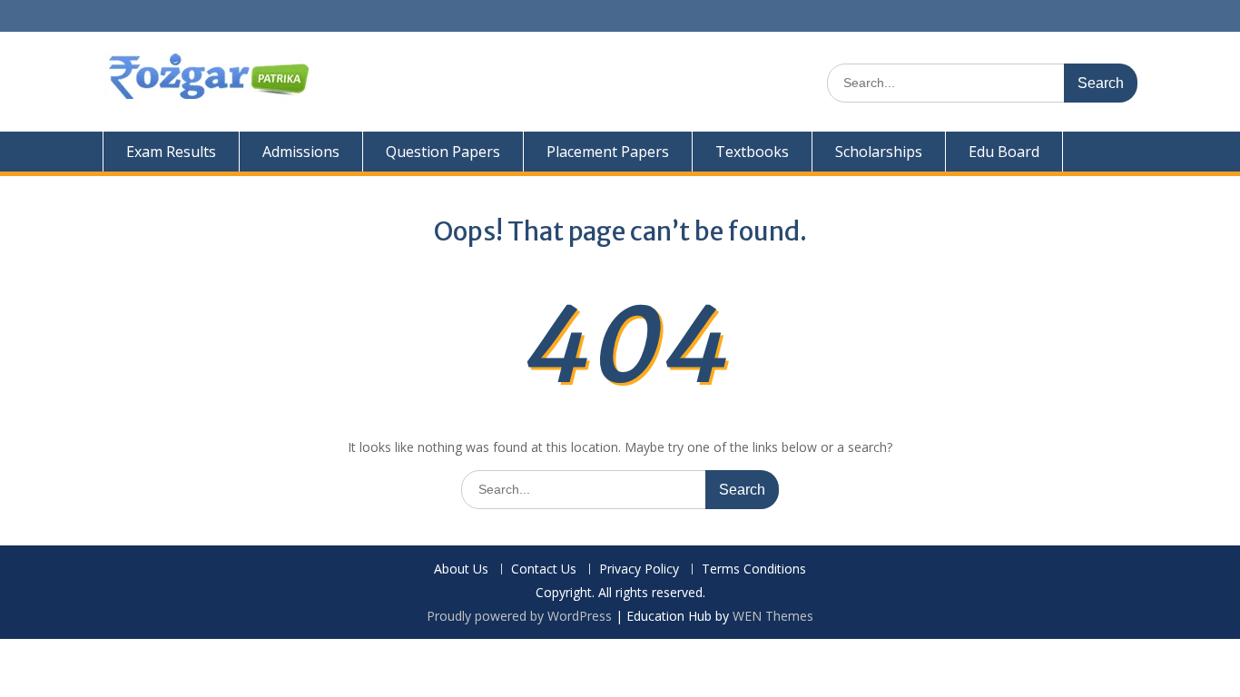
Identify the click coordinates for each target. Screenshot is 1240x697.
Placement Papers (607, 152)
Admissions (301, 152)
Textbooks (752, 152)
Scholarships (878, 152)
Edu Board (1004, 152)
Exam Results (171, 152)
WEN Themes (773, 615)
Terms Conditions (754, 569)
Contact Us (543, 569)
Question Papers (443, 152)
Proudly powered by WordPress (519, 615)
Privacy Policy (639, 569)
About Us (461, 569)
